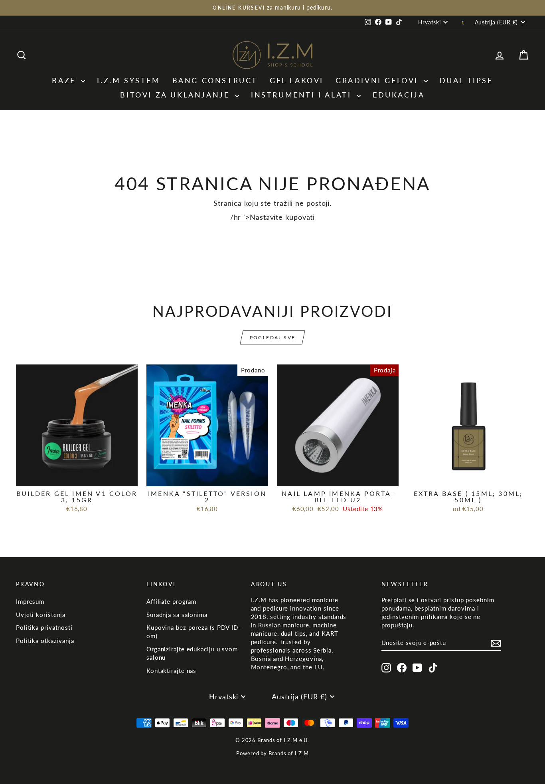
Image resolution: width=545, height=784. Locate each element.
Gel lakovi (297, 80)
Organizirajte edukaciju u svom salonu (192, 653)
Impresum (30, 601)
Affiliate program (171, 601)
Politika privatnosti (44, 627)
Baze (65, 80)
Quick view (76, 477)
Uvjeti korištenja (40, 614)
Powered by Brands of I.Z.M (272, 753)
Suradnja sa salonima (176, 614)
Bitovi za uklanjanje (176, 94)
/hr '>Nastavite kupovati (272, 217)
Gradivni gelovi (379, 80)
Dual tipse (466, 80)
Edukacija (399, 94)
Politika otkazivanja (45, 640)
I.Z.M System (128, 80)
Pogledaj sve (273, 337)
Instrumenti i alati (303, 94)
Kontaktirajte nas (171, 670)
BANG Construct (215, 80)
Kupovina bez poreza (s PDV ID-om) (193, 631)
